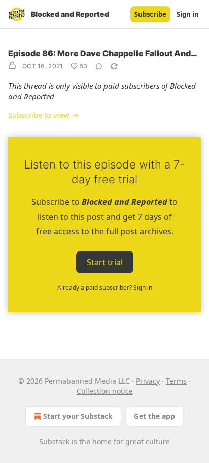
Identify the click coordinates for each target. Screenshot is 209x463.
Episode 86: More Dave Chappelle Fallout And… (102, 53)
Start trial (105, 262)
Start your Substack (78, 416)
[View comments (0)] (99, 66)
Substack (54, 441)
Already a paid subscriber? (104, 287)
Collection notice (105, 391)
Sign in (188, 14)
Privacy (148, 381)
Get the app (154, 416)
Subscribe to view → (43, 115)
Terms (176, 381)
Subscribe (150, 14)
